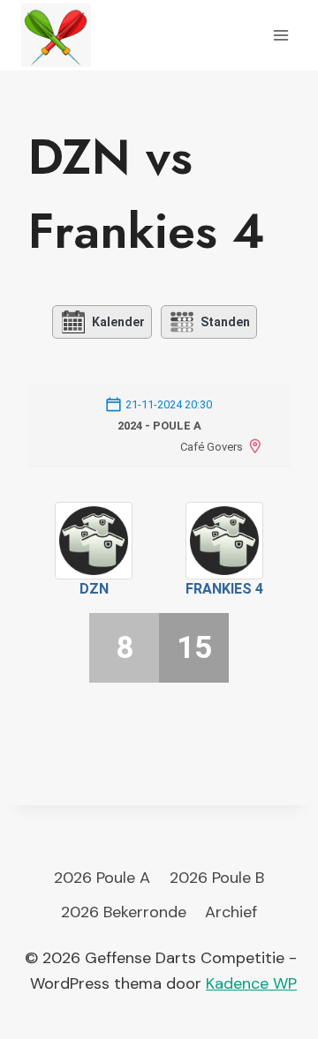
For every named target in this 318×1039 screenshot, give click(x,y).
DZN (94, 588)
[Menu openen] (280, 35)
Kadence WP (251, 983)
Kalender (118, 322)
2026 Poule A (102, 877)
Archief (231, 912)
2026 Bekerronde (123, 912)
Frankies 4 (224, 588)
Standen (225, 322)
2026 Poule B (217, 877)
